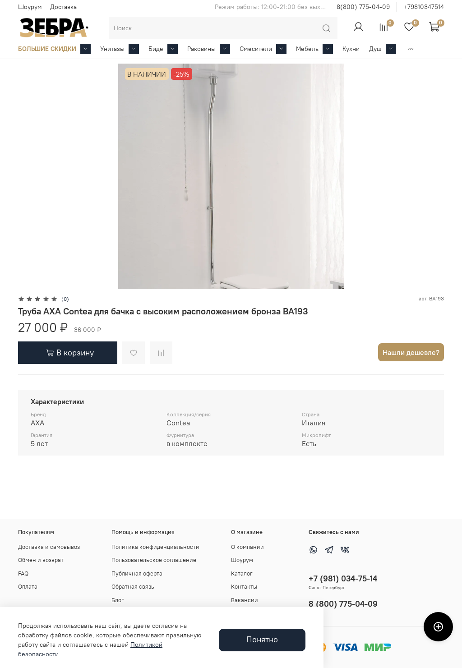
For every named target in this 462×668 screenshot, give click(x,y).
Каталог (242, 573)
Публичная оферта (136, 573)
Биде (155, 49)
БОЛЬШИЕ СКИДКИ (47, 49)
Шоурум (30, 7)
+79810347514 (424, 7)
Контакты (244, 586)
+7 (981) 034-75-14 (343, 578)
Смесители (256, 49)
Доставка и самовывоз (49, 547)
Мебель (307, 49)
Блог (117, 600)
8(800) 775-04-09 (363, 7)
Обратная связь (132, 586)
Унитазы (112, 49)
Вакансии (244, 600)
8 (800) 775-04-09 (343, 604)
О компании (247, 547)
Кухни (351, 49)
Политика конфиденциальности (155, 547)
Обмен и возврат (41, 560)
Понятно (262, 640)
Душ (375, 49)
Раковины (201, 49)
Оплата (27, 586)
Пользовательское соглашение (153, 560)
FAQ (23, 573)
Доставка (63, 7)
